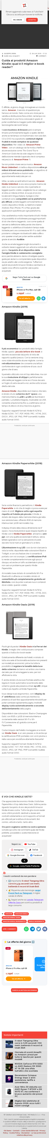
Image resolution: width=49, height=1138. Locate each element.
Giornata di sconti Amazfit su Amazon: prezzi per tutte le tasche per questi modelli (28, 1055)
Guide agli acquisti (12, 56)
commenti (42, 56)
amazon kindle (21, 914)
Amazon (8, 914)
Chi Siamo (7, 1131)
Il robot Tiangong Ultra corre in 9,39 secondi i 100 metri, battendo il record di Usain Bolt (26, 884)
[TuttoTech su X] (24, 861)
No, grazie (17, 20)
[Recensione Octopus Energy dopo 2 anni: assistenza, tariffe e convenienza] (9, 1079)
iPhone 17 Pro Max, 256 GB (29, 290)
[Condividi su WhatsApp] (39, 298)
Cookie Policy (14, 1133)
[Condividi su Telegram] (43, 298)
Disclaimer (25, 1133)
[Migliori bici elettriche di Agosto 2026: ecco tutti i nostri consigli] (9, 1103)
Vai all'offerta (24, 298)
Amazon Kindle (9, 391)
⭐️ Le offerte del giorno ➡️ (19, 942)
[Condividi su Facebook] (44, 929)
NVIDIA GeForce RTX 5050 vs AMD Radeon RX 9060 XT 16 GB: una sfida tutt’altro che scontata (29, 1067)
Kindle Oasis (26, 646)
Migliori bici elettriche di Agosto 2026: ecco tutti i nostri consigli (27, 1103)
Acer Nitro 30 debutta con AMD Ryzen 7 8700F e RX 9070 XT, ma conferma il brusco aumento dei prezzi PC (28, 1091)
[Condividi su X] (38, 929)
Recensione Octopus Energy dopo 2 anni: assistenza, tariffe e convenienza (26, 1079)
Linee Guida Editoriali (29, 1131)
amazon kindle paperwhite (14, 921)
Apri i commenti (9, 929)
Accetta (32, 20)
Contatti (16, 1131)
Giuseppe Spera (10, 53)
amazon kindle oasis (11, 917)
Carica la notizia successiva (24, 990)
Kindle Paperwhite (36, 921)
